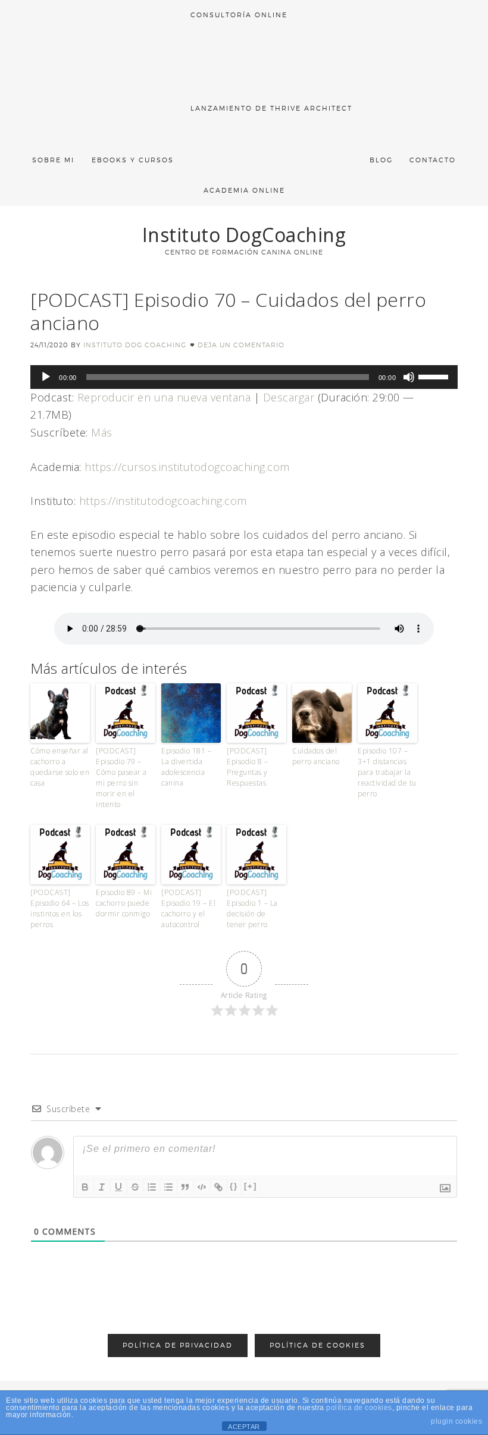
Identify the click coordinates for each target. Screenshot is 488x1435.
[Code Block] (201, 1187)
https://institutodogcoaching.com (163, 501)
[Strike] (135, 1187)
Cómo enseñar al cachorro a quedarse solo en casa (59, 767)
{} (234, 1186)
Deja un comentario (241, 345)
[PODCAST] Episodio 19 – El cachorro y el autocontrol (188, 908)
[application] (244, 377)
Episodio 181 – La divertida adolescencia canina (186, 767)
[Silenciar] (409, 377)
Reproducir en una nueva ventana (164, 397)
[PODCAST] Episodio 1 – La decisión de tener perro (252, 908)
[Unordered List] (168, 1187)
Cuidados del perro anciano (316, 756)
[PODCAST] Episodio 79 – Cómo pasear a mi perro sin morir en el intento (121, 777)
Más (101, 432)
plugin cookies (456, 1421)
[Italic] (101, 1187)
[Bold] (85, 1187)
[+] (250, 1186)
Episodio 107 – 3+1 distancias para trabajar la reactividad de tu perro (387, 772)
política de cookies (359, 1407)
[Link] (218, 1187)
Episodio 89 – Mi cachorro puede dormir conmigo (124, 903)
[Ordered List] (151, 1187)
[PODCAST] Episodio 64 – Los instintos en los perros (59, 908)
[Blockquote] (185, 1187)
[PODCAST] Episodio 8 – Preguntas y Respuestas (247, 767)
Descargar (289, 397)
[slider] (435, 376)
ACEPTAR (244, 1426)
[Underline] (118, 1187)
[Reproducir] (46, 377)
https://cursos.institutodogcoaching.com (187, 467)
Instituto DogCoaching (244, 234)
